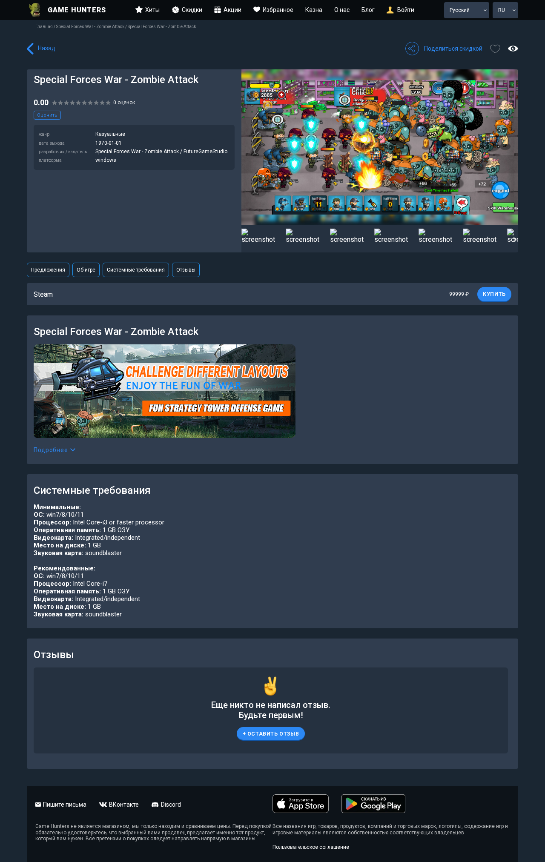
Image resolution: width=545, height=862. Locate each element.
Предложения (48, 270)
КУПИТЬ (494, 294)
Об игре (86, 270)
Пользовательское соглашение (310, 847)
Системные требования (136, 270)
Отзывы (185, 270)
